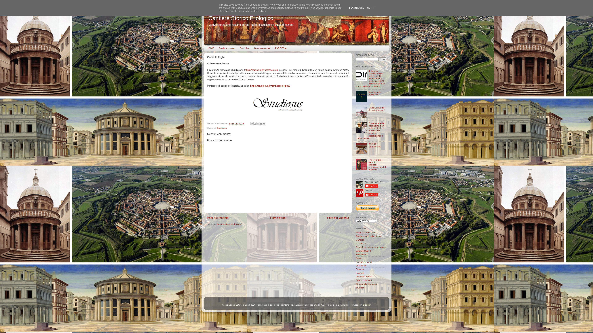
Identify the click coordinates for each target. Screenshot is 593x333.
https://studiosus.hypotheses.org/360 (270, 86)
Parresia (360, 269)
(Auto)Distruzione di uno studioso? (377, 109)
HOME (210, 48)
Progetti (360, 273)
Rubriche (244, 48)
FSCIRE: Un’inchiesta (375, 145)
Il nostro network (262, 48)
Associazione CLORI (366, 232)
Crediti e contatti (227, 48)
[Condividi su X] (257, 123)
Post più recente (218, 217)
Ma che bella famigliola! (375, 93)
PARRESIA (281, 48)
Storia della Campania (367, 284)
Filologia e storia (364, 262)
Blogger (366, 305)
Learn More (356, 7)
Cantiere (360, 240)
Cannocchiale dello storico (369, 236)
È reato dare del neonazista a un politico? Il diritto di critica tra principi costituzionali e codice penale (370, 130)
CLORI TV (361, 243)
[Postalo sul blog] (255, 123)
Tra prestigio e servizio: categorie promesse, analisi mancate (377, 165)
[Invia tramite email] (252, 123)
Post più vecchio (338, 217)
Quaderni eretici (364, 277)
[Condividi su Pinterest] (263, 123)
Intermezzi (361, 266)
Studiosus (222, 128)
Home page (278, 217)
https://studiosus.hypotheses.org (261, 70)
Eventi (359, 258)
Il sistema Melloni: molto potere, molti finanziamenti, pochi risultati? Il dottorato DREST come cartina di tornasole (370, 78)
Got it (371, 7)
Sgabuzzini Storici (364, 280)
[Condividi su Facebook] (260, 123)
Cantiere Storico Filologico (240, 18)
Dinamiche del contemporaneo (371, 247)
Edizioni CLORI (363, 251)
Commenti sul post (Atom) (229, 224)
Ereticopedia (362, 254)
